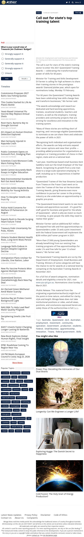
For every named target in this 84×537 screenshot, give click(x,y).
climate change (17, 427)
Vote (6, 79)
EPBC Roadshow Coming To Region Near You (15, 346)
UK (31, 389)
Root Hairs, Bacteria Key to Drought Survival (14, 124)
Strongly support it (14, 54)
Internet (18, 431)
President (5, 427)
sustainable (17, 414)
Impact (4, 431)
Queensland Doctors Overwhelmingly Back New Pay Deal (16, 280)
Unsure (8, 73)
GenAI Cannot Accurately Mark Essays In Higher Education (16, 171)
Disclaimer (46, 515)
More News (17, 362)
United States (6, 410)
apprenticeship (67, 328)
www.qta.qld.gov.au (45, 282)
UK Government (19, 418)
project (16, 410)
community (67, 323)
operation (40, 325)
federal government (65, 331)
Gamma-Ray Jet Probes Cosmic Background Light (16, 299)
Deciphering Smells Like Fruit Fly (16, 317)
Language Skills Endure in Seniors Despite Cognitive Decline (14, 249)
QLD (67, 320)
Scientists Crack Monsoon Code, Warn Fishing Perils (17, 162)
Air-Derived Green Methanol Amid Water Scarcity (15, 290)
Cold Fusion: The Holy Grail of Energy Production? (54, 495)
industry (5, 406)
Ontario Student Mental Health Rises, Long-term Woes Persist (17, 238)
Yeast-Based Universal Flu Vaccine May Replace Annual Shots (15, 114)
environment (14, 385)
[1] (81, 528)
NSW (13, 381)
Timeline (5, 86)
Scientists (5, 422)
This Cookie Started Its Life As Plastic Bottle (16, 103)
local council (15, 393)
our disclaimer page (50, 535)
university (26, 373)
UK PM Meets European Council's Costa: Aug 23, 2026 (15, 355)
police (15, 377)
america (27, 427)
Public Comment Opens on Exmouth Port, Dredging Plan (15, 153)
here (76, 308)
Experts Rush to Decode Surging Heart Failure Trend (17, 220)
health (4, 385)
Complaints (32, 518)
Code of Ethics (60, 515)
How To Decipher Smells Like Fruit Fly (15, 198)
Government (53, 325)
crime (23, 410)
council (25, 389)
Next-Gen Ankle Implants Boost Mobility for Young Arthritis (17, 189)
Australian (75, 320)
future (14, 422)
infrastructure (21, 398)
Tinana (51, 331)
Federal (39, 328)
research (5, 381)
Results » (25, 79)
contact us (35, 535)
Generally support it (14, 58)
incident (27, 431)
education (16, 402)
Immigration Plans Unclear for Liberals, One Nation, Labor (16, 259)
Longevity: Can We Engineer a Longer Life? (57, 411)
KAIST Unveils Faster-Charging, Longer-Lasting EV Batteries (16, 328)
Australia (46, 320)
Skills (78, 331)
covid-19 (5, 393)
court (11, 431)
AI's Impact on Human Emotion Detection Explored (16, 133)
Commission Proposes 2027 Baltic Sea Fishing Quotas (15, 94)
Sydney (21, 422)
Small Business (52, 328)
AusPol (24, 406)
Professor (28, 381)
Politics (39, 13)
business (17, 389)
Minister (23, 385)
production (65, 325)
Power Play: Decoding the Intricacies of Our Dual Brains (58, 370)
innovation (41, 331)
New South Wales (8, 398)
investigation (15, 406)
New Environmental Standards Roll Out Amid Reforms (16, 180)
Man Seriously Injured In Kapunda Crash (13, 142)
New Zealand (6, 418)
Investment (55, 323)
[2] (1, 530)
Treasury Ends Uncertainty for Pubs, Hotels (16, 229)
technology (26, 402)
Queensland (57, 320)
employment (42, 323)
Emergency (6, 414)
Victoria (20, 381)
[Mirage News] (9, 2)
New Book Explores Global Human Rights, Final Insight (15, 337)
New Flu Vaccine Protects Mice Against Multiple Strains (16, 269)
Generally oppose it (14, 63)
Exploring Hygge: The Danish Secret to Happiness (55, 452)
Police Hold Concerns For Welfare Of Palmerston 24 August (14, 210)
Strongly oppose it (14, 68)
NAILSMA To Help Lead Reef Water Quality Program (15, 308)
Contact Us (6, 518)
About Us (19, 518)
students (77, 325)
